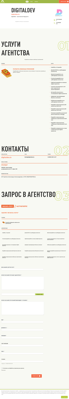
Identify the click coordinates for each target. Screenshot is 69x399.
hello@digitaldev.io (29, 157)
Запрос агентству (63, 1)
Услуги (31, 1)
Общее (27, 1)
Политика (3, 370)
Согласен (64, 397)
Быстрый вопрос (21, 206)
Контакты (36, 1)
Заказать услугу (7, 206)
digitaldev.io (15, 14)
